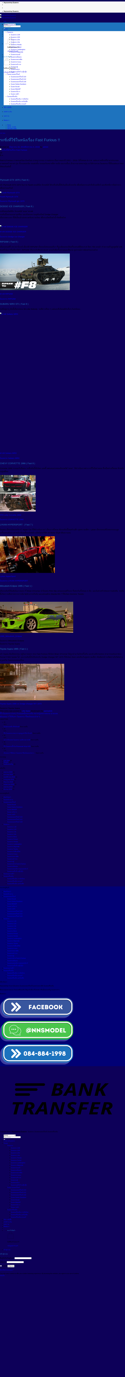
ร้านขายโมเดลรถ (9, 24)
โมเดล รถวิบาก (12, 812)
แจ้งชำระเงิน (8, 111)
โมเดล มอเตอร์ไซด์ (13, 74)
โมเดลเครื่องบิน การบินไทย (19, 99)
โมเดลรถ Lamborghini (18, 49)
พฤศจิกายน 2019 (9, 777)
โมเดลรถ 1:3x (11, 832)
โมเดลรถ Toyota (12, 849)
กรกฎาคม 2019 (9, 779)
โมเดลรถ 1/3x (15, 39)
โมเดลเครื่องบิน (12, 96)
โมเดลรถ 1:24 (11, 829)
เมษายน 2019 (8, 787)
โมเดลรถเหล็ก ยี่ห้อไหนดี (11, 726)
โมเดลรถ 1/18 (15, 34)
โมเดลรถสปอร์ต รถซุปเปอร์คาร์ (17, 869)
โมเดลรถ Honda (16, 44)
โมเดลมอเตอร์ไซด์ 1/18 (18, 81)
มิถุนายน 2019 (8, 782)
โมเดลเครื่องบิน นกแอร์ (18, 104)
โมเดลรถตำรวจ (16, 64)
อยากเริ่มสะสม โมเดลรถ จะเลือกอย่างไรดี (17, 740)
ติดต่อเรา (6, 120)
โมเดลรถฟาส (15, 69)
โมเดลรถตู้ (14, 67)
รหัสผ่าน (3, 1262)
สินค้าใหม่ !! (7, 797)
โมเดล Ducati (15, 86)
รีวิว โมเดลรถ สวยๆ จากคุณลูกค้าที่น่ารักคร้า (18, 733)
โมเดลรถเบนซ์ (15, 54)
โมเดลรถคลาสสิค (16, 59)
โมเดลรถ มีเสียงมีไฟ (13, 851)
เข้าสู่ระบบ (11, 1266)
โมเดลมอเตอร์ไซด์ (10, 802)
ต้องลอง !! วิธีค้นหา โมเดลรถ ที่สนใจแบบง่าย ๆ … (21, 717)
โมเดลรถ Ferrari (16, 47)
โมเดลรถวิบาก (15, 91)
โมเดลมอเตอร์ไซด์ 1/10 (18, 76)
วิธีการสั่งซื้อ (8, 107)
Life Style (2, 133)
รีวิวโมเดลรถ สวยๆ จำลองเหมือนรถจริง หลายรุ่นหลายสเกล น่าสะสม (29, 713)
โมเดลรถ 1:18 (11, 827)
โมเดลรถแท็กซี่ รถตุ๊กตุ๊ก (19, 72)
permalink (48, 711)
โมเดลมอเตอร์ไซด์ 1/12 (18, 79)
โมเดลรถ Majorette (17, 52)
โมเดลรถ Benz (12, 836)
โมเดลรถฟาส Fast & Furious (16, 864)
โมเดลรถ (10, 32)
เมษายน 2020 (8, 772)
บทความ (6, 116)
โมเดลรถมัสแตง (16, 57)
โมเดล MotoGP (16, 89)
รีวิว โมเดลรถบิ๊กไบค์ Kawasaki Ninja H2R (17, 746)
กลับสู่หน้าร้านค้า (9, 72)
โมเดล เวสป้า (15, 94)
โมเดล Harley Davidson (18, 84)
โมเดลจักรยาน (8, 799)
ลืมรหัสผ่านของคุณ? (6, 1270)
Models (6, 762)
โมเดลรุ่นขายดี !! (9, 874)
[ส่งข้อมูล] (4, 1139)
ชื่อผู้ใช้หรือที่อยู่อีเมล (7, 1258)
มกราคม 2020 (8, 774)
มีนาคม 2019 (8, 789)
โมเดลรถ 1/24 (15, 37)
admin (45, 147)
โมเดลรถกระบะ (16, 62)
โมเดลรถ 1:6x (15, 42)
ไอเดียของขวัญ (8, 764)
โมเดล (6, 29)
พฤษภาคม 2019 (9, 784)
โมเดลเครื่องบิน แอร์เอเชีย (19, 101)
